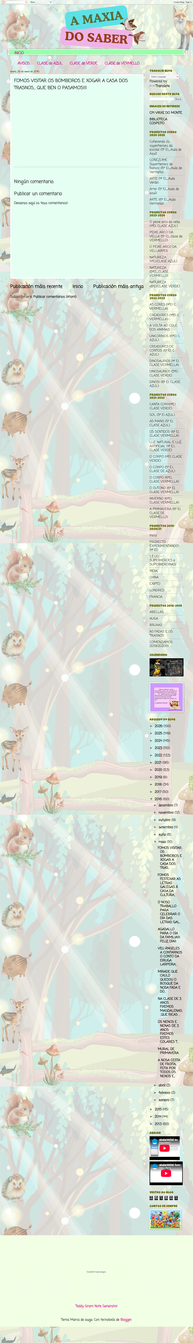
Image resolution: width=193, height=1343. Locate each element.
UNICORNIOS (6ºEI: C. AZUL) (165, 338)
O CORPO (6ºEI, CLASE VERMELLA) (164, 479)
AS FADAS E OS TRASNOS (161, 633)
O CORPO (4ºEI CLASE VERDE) (166, 458)
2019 (159, 777)
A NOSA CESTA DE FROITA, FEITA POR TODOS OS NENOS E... (169, 1068)
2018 (159, 784)
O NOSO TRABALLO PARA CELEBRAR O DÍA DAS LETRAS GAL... (169, 912)
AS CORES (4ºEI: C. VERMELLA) (163, 306)
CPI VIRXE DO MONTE (166, 112)
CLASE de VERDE (83, 63)
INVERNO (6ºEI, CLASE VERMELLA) (164, 500)
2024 (159, 740)
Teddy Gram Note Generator (97, 1306)
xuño (163, 834)
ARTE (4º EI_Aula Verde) (162, 180)
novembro (167, 812)
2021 (159, 762)
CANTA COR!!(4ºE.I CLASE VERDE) (163, 406)
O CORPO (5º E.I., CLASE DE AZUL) (162, 469)
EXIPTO (155, 583)
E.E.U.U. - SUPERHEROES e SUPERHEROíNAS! (163, 560)
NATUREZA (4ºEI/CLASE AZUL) (163, 259)
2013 (159, 1124)
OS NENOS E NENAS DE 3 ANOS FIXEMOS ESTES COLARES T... (168, 1031)
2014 (158, 1116)
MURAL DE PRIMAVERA (168, 1051)
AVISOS (24, 63)
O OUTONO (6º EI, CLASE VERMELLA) (164, 490)
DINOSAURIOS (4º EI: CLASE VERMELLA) (164, 363)
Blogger (126, 1319)
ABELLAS (157, 612)
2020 (159, 770)
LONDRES (157, 590)
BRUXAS (156, 625)
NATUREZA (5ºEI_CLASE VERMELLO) (159, 271)
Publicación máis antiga (118, 286)
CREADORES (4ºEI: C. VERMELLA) (165, 317)
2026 (159, 726)
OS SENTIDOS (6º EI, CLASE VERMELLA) (164, 433)
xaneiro (164, 1100)
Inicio (78, 286)
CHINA (154, 577)
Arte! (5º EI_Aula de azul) (164, 191)
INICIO (19, 53)
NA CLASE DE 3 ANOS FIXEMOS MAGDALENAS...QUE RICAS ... (170, 1006)
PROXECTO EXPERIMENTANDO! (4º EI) (164, 546)
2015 (159, 1109)
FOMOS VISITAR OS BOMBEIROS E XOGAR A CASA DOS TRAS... (170, 857)
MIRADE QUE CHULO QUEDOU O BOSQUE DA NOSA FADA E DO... (169, 981)
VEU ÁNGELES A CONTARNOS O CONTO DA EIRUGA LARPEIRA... (170, 956)
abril (162, 1085)
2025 (159, 733)
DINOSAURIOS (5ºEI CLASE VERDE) (164, 373)
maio (163, 841)
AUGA (154, 618)
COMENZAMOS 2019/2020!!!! (161, 644)
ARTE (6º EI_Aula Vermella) (163, 201)
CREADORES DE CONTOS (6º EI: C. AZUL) (162, 350)
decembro (166, 805)
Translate (163, 86)
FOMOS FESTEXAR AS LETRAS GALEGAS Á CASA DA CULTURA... (169, 885)
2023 (159, 748)
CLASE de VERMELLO (122, 63)
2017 (158, 792)
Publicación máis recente (36, 286)
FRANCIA (156, 596)
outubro (165, 820)
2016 (159, 799)
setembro (166, 827)
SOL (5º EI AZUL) (162, 414)
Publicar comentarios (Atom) (54, 296)
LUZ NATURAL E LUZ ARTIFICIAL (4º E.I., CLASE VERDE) (166, 446)
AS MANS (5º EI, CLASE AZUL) (161, 423)
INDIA (154, 571)
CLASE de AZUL (49, 63)
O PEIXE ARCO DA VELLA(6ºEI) (163, 248)
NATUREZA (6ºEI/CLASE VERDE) (165, 284)
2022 (159, 755)
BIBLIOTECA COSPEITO (158, 121)
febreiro (165, 1092)
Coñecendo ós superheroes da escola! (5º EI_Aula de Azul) (166, 147)
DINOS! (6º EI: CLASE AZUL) (165, 384)
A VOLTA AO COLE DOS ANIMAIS (163, 327)
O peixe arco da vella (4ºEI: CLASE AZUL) (165, 223)
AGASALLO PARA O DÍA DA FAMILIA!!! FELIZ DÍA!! (169, 935)
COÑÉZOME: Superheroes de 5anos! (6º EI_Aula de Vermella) (166, 166)
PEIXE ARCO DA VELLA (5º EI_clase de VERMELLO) (166, 236)
